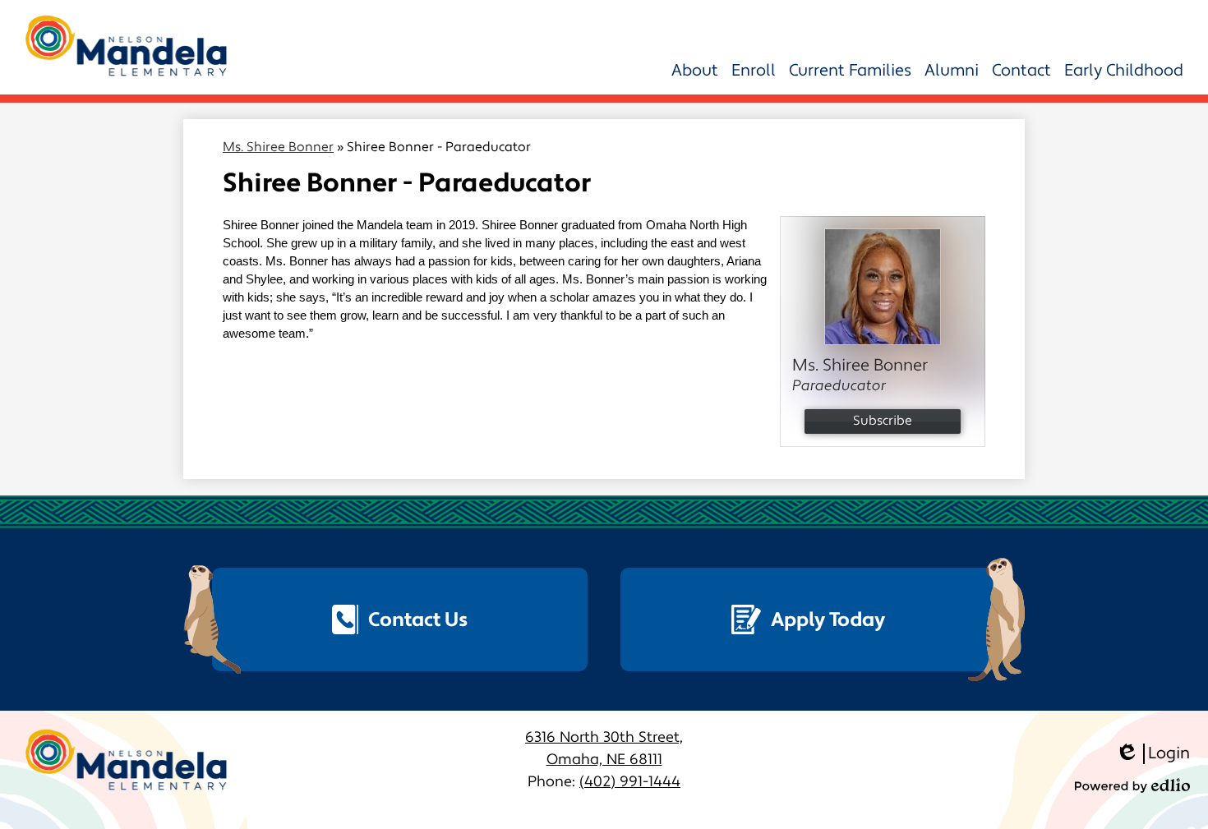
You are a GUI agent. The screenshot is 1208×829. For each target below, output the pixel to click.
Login (1152, 754)
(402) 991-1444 (629, 781)
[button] (695, 70)
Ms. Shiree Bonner (278, 147)
